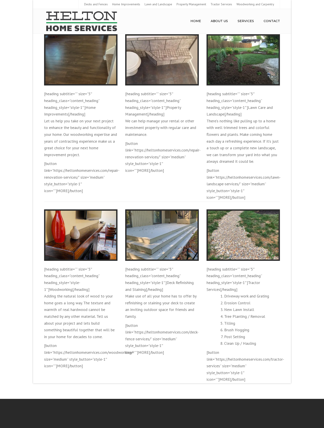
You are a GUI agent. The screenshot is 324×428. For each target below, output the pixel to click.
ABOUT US (219, 21)
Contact (272, 21)
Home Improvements (126, 4)
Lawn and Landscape (158, 4)
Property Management (191, 4)
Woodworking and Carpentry (255, 4)
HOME (195, 21)
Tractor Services (221, 4)
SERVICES (246, 21)
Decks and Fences (96, 4)
